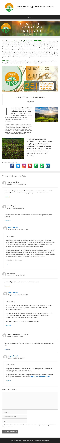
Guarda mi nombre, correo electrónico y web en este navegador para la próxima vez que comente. (30, 426)
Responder (7, 197)
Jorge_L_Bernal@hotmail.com (40, 377)
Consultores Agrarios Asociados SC (35, 6)
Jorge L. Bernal (13, 227)
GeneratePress (45, 440)
